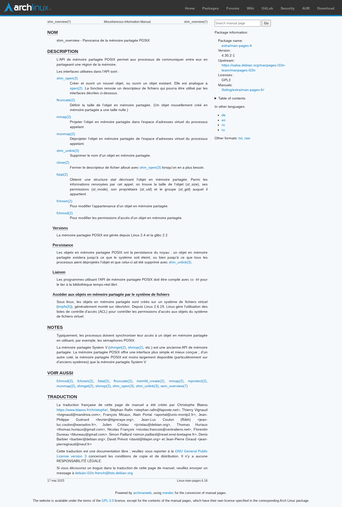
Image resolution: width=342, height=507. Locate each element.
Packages (210, 8)
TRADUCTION (62, 396)
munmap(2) (66, 134)
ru (223, 130)
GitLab (267, 8)
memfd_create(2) (150, 381)
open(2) (76, 88)
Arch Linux (27, 8)
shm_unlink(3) (68, 151)
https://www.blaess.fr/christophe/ (82, 410)
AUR (306, 8)
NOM (52, 32)
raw (247, 138)
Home (190, 8)
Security (288, 8)
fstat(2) (62, 174)
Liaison (59, 272)
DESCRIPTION (62, 51)
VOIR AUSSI (60, 372)
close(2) (63, 162)
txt (240, 138)
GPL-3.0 (108, 500)
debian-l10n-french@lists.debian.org (104, 473)
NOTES (55, 327)
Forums (232, 8)
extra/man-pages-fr (237, 46)
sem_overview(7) (174, 386)
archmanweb (142, 493)
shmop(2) (135, 347)
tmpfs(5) (64, 307)
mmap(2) (64, 117)
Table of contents (231, 98)
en (224, 120)
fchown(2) (64, 201)
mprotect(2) (197, 381)
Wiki (250, 8)
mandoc (168, 493)
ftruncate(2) (66, 100)
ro (223, 125)
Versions (60, 228)
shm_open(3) (67, 78)
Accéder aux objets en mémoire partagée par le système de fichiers (111, 294)
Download (325, 8)
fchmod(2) (65, 213)
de (224, 115)
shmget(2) (118, 347)
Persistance (63, 245)
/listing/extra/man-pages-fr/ (243, 90)
